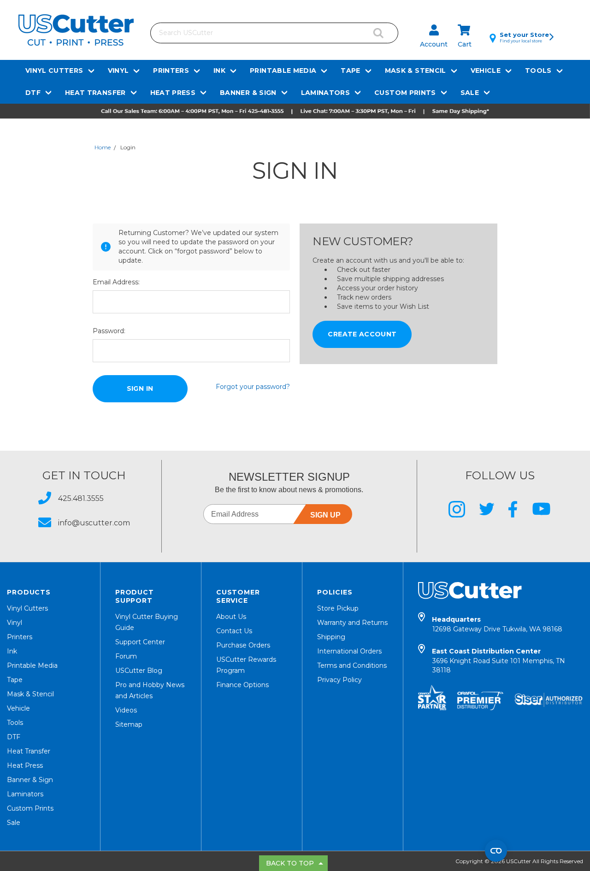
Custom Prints (405, 92)
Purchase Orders (243, 645)
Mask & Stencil (415, 70)
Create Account (362, 334)
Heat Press (173, 92)
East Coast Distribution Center (498, 660)
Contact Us (234, 631)
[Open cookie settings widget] (496, 851)
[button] (295, 111)
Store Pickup (338, 608)
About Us (231, 616)
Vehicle (486, 70)
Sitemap (128, 724)
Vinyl (118, 70)
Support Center (140, 642)
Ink (219, 70)
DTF (33, 92)
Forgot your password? (253, 387)
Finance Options (242, 685)
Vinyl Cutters (54, 70)
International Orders (349, 651)
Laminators (325, 92)
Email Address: (116, 282)
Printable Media (283, 70)
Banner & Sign (248, 92)
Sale (469, 92)
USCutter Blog (138, 670)
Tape (350, 70)
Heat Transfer (95, 92)
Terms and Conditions (352, 665)
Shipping (331, 637)
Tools (538, 70)
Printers (171, 70)
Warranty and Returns (352, 622)
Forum (126, 656)
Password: (109, 331)
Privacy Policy (339, 680)
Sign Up (325, 515)
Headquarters (497, 624)
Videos (126, 710)
